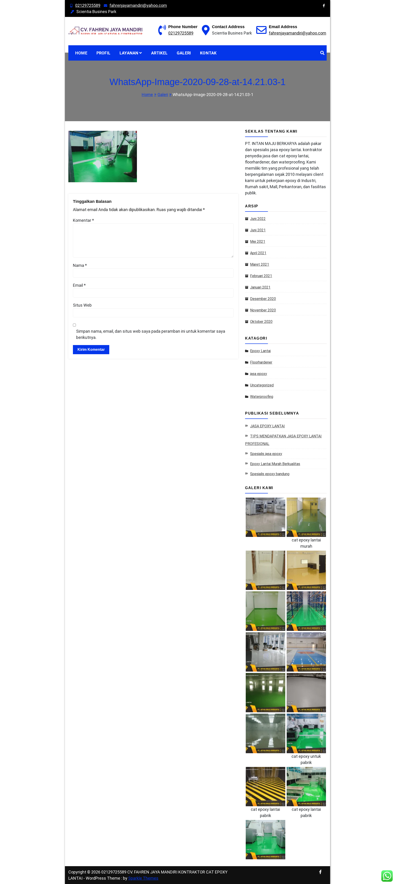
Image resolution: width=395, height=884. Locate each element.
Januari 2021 (260, 287)
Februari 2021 (261, 276)
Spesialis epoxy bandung (269, 474)
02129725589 (87, 5)
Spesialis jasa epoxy (266, 454)
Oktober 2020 (261, 321)
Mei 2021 (257, 241)
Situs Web (82, 305)
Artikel (159, 53)
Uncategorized (262, 385)
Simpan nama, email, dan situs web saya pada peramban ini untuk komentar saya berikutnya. (150, 334)
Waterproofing (261, 396)
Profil (103, 53)
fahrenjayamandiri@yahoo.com (138, 5)
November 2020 (263, 310)
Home (81, 53)
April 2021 (258, 253)
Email (79, 285)
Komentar (83, 220)
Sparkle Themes (143, 878)
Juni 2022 (258, 219)
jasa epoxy (258, 374)
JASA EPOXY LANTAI (267, 426)
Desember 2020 (263, 299)
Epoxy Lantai (260, 351)
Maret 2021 (259, 264)
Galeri (184, 53)
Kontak (208, 53)
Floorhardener (261, 362)
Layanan (129, 53)
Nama (80, 265)
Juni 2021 (258, 230)
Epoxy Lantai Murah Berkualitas (275, 464)
